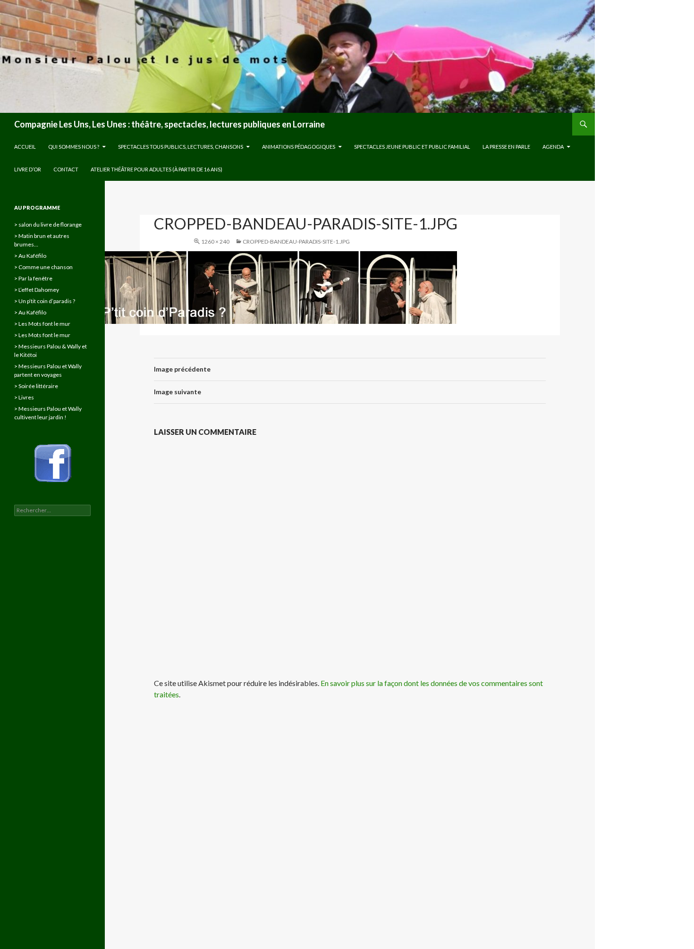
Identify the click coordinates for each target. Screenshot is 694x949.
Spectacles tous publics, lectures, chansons (180, 147)
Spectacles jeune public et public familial (412, 147)
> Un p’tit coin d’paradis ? (44, 301)
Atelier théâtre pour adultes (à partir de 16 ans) (156, 169)
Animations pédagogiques (298, 147)
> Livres (24, 397)
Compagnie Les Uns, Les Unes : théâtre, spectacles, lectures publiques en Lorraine (169, 124)
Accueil (25, 147)
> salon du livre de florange (48, 224)
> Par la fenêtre (33, 278)
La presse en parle (506, 147)
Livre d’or (27, 169)
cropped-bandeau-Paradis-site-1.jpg (296, 241)
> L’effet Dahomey (36, 289)
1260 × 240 (215, 241)
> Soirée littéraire (36, 386)
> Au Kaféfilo (30, 255)
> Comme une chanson (43, 267)
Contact (65, 169)
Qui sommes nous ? (73, 147)
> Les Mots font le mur (42, 323)
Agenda (553, 147)
